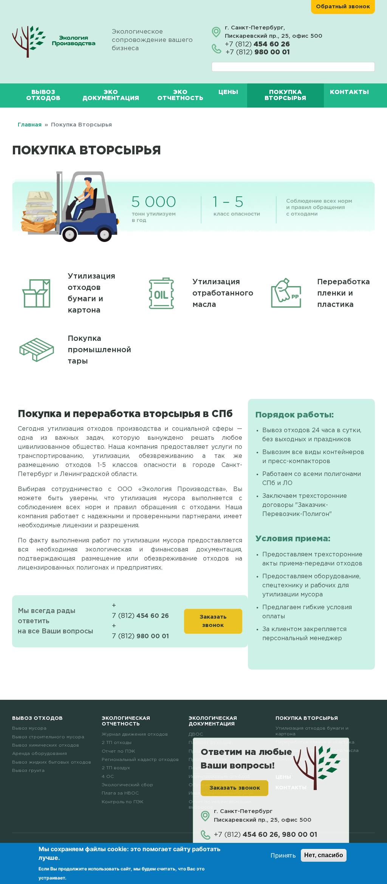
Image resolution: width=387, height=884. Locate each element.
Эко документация (110, 95)
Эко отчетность (180, 95)
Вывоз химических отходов (45, 745)
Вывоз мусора (29, 728)
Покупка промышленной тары (99, 350)
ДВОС (196, 734)
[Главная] (54, 41)
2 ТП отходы (117, 743)
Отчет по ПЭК (118, 751)
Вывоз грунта (28, 770)
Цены (228, 92)
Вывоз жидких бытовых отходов (51, 762)
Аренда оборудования (39, 754)
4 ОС (108, 777)
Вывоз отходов (43, 95)
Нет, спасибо (323, 855)
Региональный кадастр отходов (140, 760)
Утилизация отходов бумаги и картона (91, 293)
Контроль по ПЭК (122, 802)
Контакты (349, 92)
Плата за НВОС (120, 793)
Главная (30, 124)
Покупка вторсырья (285, 95)
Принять (283, 855)
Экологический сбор (127, 785)
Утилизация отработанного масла (222, 293)
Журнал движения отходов (135, 734)
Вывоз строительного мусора (48, 737)
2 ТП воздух (116, 768)
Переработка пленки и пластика (343, 293)
